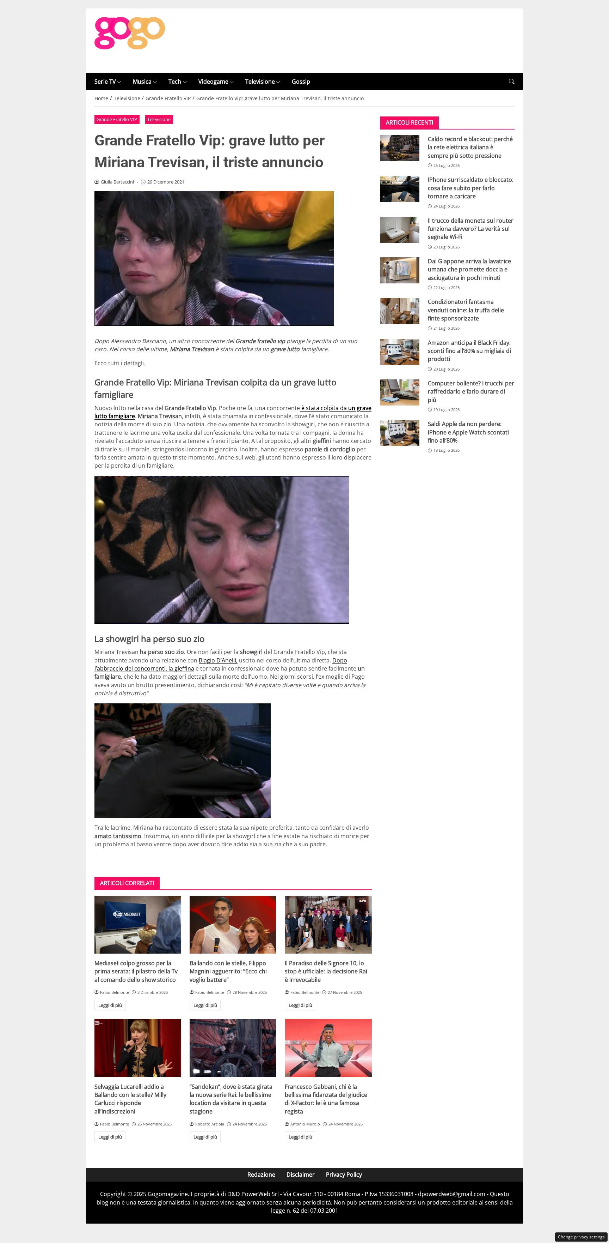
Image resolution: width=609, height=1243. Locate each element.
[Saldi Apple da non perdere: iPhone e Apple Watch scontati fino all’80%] (399, 433)
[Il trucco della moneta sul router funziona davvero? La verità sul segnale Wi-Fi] (399, 230)
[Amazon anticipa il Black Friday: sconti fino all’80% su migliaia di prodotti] (399, 352)
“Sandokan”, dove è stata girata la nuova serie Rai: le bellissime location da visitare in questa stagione (231, 1099)
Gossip (301, 81)
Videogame (213, 81)
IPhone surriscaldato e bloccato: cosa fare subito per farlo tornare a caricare (470, 188)
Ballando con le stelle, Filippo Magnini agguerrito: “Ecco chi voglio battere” (228, 971)
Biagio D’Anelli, (218, 660)
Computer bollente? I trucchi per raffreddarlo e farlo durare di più (471, 391)
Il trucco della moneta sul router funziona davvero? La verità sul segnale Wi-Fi (470, 229)
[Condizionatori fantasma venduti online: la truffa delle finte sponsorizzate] (399, 311)
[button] (512, 82)
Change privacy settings (581, 1237)
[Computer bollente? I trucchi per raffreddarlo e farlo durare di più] (399, 392)
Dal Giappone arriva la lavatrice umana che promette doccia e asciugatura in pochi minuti (469, 269)
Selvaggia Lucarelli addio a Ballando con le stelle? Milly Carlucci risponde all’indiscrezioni (130, 1099)
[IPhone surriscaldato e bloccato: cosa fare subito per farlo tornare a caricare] (399, 189)
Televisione (260, 81)
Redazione (261, 1174)
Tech (174, 81)
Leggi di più (110, 1005)
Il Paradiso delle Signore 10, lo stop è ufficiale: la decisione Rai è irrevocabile (326, 971)
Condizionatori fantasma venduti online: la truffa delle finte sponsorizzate (466, 310)
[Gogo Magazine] (129, 40)
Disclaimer (301, 1174)
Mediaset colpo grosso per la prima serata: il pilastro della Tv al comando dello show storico (136, 971)
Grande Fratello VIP (117, 119)
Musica (142, 81)
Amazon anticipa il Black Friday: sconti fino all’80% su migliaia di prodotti (469, 351)
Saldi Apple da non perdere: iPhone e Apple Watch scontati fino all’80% (468, 432)
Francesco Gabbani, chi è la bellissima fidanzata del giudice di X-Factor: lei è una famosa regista (326, 1099)
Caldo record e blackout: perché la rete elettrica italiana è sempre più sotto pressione (470, 147)
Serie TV (105, 81)
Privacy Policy (344, 1174)
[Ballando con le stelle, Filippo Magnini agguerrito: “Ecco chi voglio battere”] (233, 925)
